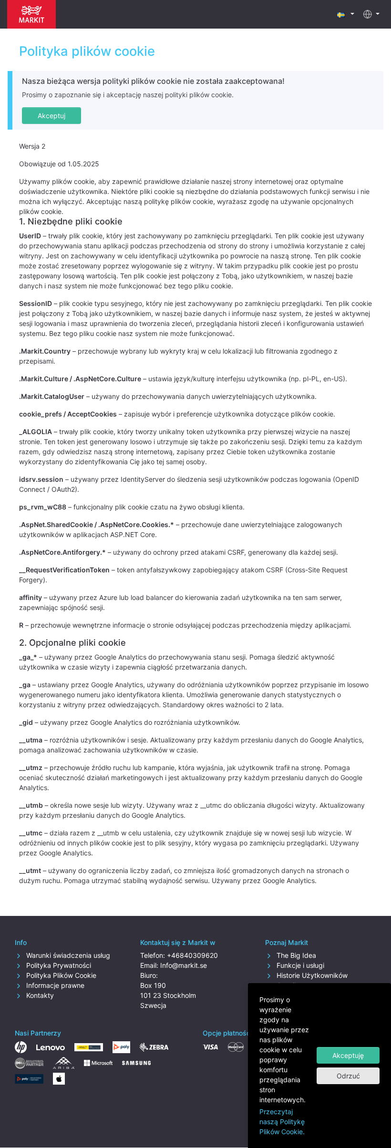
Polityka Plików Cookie (60, 975)
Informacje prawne (54, 985)
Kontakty (39, 995)
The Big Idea (295, 955)
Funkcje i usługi (299, 965)
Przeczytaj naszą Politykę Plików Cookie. (282, 1121)
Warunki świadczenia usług (67, 955)
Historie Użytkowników (311, 975)
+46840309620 (192, 955)
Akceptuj (51, 116)
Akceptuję (348, 1055)
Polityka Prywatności (57, 965)
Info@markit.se (183, 965)
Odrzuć (348, 1076)
